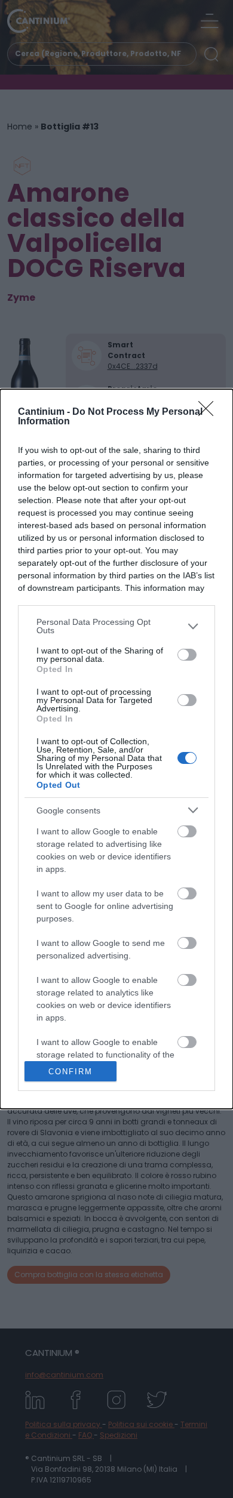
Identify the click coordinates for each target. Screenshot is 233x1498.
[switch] (187, 655)
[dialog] (116, 749)
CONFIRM (70, 1071)
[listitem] (116, 626)
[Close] (209, 412)
